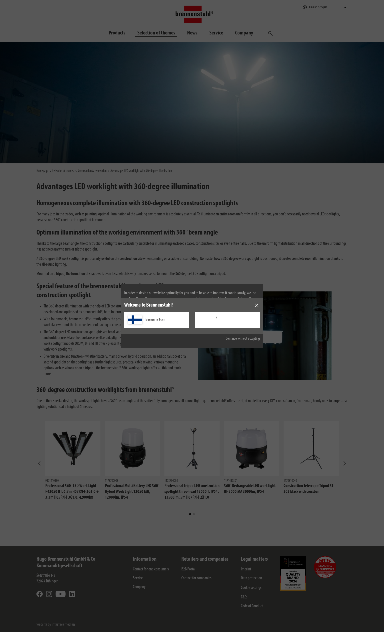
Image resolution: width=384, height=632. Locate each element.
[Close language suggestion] (257, 305)
